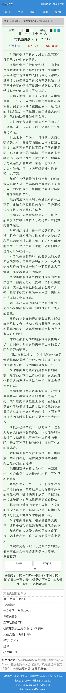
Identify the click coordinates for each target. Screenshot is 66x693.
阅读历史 (46, 4)
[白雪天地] (31, 30)
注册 (62, 4)
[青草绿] (55, 30)
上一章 (19, 563)
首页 (6, 21)
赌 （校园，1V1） (15, 599)
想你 (6, 646)
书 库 (20, 12)
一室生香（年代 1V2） (17, 610)
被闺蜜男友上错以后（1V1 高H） (24, 628)
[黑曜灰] (27, 30)
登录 (55, 4)
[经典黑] (51, 30)
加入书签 (33, 45)
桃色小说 (7, 4)
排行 (33, 12)
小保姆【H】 (11, 652)
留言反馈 (52, 45)
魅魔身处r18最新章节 (32, 668)
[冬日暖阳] (20, 30)
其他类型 (16, 21)
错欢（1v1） (11, 640)
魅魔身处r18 (29, 21)
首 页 (8, 12)
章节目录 (47, 563)
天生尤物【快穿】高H (17, 634)
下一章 (33, 569)
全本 (45, 12)
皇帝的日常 (10, 616)
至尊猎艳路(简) (13, 622)
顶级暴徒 (9, 604)
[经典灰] (20, 33)
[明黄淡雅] (23, 30)
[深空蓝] (58, 30)
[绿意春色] (35, 30)
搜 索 (58, 12)
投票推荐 (14, 45)
